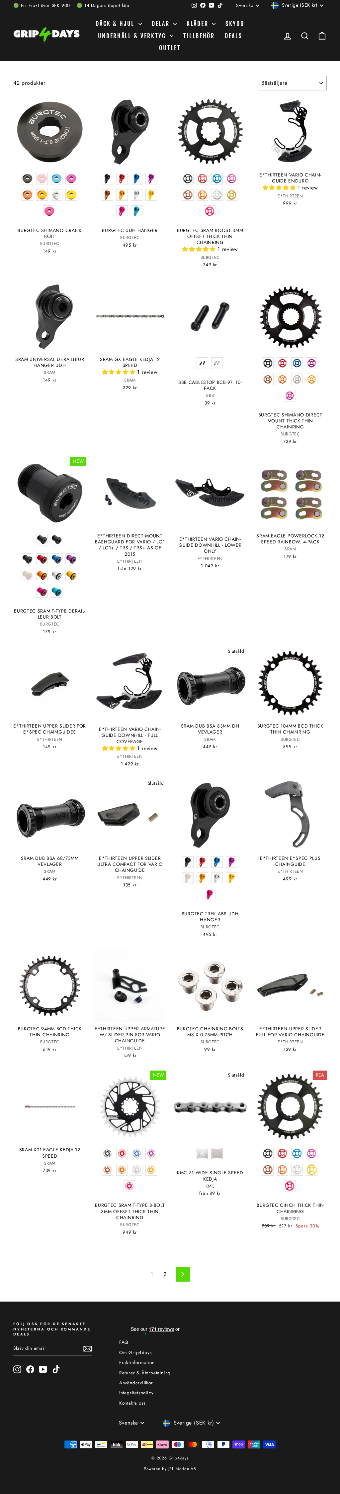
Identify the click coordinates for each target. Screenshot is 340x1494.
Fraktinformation (137, 1362)
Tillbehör (199, 36)
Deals (233, 36)
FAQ (123, 1342)
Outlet (170, 48)
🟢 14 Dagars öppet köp (103, 5)
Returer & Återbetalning (145, 1372)
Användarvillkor (136, 1382)
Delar (162, 23)
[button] (199, 249)
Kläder (199, 23)
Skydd (234, 23)
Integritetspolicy (136, 1392)
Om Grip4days (135, 1352)
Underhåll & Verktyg (133, 36)
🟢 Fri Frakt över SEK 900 (41, 5)
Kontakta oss (132, 1403)
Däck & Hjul (116, 23)
